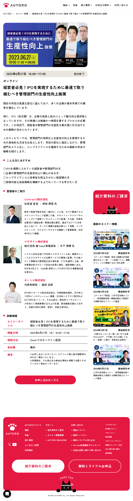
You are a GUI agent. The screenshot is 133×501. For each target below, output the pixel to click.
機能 (27, 430)
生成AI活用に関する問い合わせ (87, 450)
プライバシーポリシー (113, 441)
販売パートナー (80, 435)
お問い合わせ (121, 5)
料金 (75, 5)
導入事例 (85, 5)
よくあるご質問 (32, 445)
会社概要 (108, 437)
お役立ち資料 (102, 5)
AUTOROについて (33, 425)
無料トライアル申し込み (84, 440)
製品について (79, 430)
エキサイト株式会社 (36, 241)
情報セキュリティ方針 (113, 445)
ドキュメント (110, 433)
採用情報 (108, 453)
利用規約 (29, 450)
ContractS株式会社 (36, 199)
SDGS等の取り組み (112, 449)
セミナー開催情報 (56, 435)
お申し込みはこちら (47, 380)
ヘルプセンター (111, 424)
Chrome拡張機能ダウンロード (86, 445)
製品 (65, 5)
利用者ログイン (111, 428)
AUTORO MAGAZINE (57, 440)
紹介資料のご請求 (56, 430)
